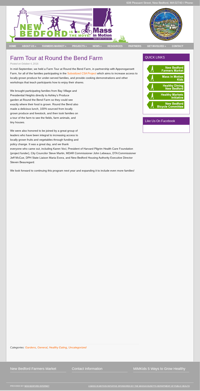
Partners (134, 46)
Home (12, 46)
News (97, 46)
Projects (79, 46)
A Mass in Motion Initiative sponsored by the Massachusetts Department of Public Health (139, 386)
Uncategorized (77, 347)
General (42, 347)
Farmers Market (54, 46)
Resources (115, 46)
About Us (29, 46)
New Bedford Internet (36, 386)
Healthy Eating (58, 347)
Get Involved (156, 46)
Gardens (30, 347)
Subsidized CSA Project (81, 73)
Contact (177, 46)
